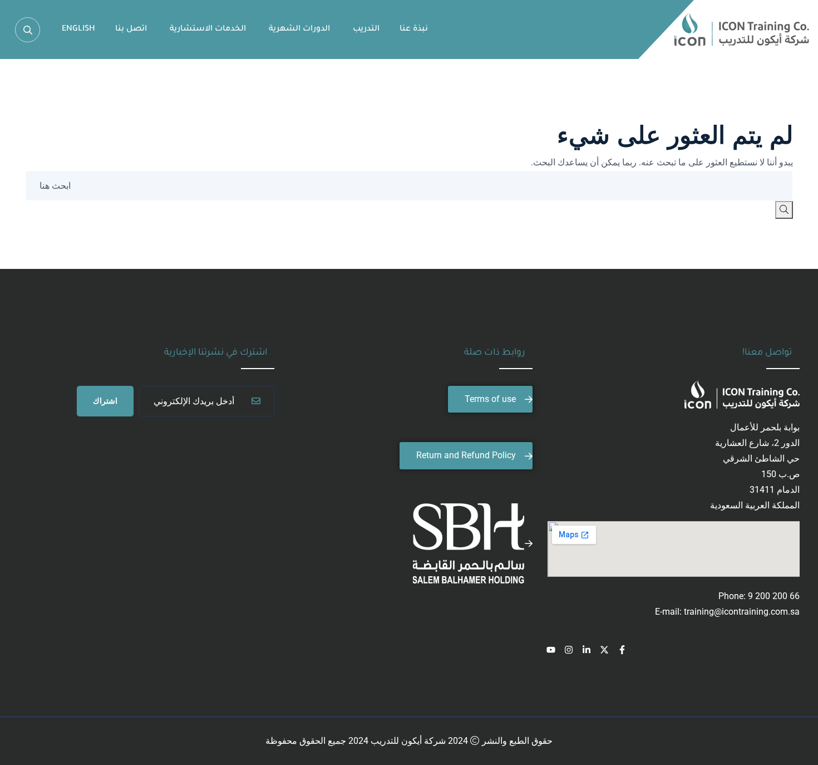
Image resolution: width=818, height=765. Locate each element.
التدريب (366, 29)
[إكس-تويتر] (604, 650)
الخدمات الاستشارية (208, 29)
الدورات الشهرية (299, 29)
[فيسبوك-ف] (622, 650)
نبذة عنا (414, 29)
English (78, 29)
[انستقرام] (569, 650)
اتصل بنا (131, 29)
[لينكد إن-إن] (586, 650)
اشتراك (105, 400)
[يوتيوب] (551, 650)
